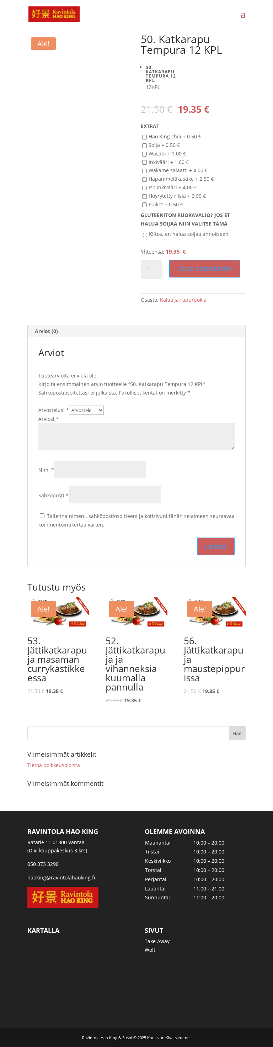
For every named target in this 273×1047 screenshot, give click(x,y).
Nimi (46, 469)
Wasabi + (167, 153)
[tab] (46, 331)
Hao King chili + (175, 136)
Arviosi (48, 419)
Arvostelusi (53, 410)
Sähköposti (53, 495)
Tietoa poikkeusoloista (53, 765)
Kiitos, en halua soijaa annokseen (189, 234)
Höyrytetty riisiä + (177, 195)
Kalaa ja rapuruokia (183, 299)
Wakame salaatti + (178, 170)
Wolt (150, 949)
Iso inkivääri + (173, 187)
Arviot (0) (46, 331)
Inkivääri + (169, 162)
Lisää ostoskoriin (204, 268)
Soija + (164, 145)
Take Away (157, 941)
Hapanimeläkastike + (181, 178)
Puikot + (166, 204)
